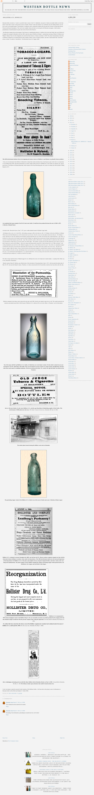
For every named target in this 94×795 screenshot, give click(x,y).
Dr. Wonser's (71, 264)
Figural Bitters (71, 275)
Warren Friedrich (72, 100)
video (69, 346)
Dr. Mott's (70, 256)
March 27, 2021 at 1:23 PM (19, 702)
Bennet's (70, 200)
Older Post (62, 738)
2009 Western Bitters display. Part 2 (76, 183)
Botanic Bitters (71, 209)
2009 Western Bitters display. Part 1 (76, 181)
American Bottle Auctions (73, 47)
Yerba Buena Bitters (72, 378)
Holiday (70, 286)
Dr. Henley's (71, 247)
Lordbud (70, 87)
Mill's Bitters (71, 299)
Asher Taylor (71, 196)
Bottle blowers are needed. (73, 212)
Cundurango (70, 238)
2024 (71, 116)
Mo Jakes (70, 301)
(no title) (51, 752)
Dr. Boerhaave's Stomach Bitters (75, 245)
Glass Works (71, 277)
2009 (71, 174)
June (72, 135)
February (73, 145)
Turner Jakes (71, 341)
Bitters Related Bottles (73, 205)
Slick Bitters (71, 334)
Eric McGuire (71, 74)
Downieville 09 (71, 244)
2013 (71, 165)
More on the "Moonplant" (73, 302)
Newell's (70, 306)
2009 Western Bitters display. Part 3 (76, 185)
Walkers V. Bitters (72, 354)
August (72, 131)
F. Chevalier (70, 271)
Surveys (70, 337)
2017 (71, 157)
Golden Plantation (72, 78)
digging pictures (71, 242)
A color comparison (72, 187)
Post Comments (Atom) (13, 741)
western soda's (71, 367)
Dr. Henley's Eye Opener (73, 249)
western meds (71, 365)
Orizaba (70, 310)
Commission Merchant (73, 65)
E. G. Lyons (70, 266)
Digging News (71, 240)
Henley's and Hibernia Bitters (74, 282)
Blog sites (70, 207)
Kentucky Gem (9, 702)
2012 (71, 168)
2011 (71, 170)
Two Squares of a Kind (73, 343)
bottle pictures (71, 216)
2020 (71, 150)
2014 (71, 163)
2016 (71, 159)
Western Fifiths (71, 359)
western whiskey (71, 368)
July (72, 133)
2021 (71, 122)
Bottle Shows (71, 220)
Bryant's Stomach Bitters (73, 227)
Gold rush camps (71, 280)
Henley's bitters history (73, 284)
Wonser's (70, 376)
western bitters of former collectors (75, 357)
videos (69, 348)
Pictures (70, 317)
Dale (70, 67)
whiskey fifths (71, 374)
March (72, 139)
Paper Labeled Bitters (72, 313)
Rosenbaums (71, 323)
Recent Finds (71, 321)
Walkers (70, 352)
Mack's (69, 295)
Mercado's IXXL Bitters (73, 297)
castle (70, 105)
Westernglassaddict (73, 102)
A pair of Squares (72, 189)
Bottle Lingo (71, 214)
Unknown (71, 94)
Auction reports (71, 198)
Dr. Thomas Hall (71, 262)
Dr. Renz (70, 258)
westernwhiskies (71, 54)
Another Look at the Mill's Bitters (51, 769)
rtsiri (70, 107)
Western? (70, 370)
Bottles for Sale (71, 222)
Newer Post (5, 738)
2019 (71, 152)
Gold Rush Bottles (72, 279)
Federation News (71, 273)
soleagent (71, 109)
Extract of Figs (71, 268)
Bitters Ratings (71, 203)
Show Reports (71, 330)
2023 (71, 118)
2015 (71, 161)
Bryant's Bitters (71, 225)
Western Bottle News (47, 7)
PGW (69, 315)
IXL (69, 80)
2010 (71, 172)
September (73, 128)
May (72, 137)
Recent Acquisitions (72, 319)
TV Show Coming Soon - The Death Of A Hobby (51, 761)
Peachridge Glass (71, 51)
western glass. (71, 363)
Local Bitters (71, 293)
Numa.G (70, 89)
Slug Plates (70, 335)
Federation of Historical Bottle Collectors (77, 49)
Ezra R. (70, 269)
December (73, 124)
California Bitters (72, 229)
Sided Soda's (71, 332)
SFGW (69, 328)
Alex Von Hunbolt (72, 194)
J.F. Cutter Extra (72, 81)
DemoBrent (71, 69)
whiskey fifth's (71, 372)
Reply (7, 706)
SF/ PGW (70, 326)
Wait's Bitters (71, 350)
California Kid (72, 61)
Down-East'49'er (72, 70)
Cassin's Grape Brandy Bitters (74, 234)
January (73, 148)
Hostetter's (70, 290)
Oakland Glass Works (72, 308)
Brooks (69, 223)
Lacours (70, 291)
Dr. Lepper (70, 253)
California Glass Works (73, 231)
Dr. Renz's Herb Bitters (73, 260)
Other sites (70, 312)
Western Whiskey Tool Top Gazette (75, 53)
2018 (71, 155)
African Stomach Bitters (73, 192)
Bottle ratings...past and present (75, 218)
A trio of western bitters (73, 190)
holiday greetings (71, 288)
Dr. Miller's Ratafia (72, 255)
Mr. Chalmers (71, 304)
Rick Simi (71, 92)
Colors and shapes (72, 236)
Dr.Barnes (71, 72)
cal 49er (70, 103)
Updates (70, 345)
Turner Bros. (71, 339)
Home (34, 738)
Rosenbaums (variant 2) (73, 324)
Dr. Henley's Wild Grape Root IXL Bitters (77, 251)
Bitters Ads (70, 201)
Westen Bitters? (71, 356)
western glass (71, 361)
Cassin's (70, 233)
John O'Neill (71, 83)
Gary (70, 76)
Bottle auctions (71, 211)
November (73, 126)
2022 (71, 120)
